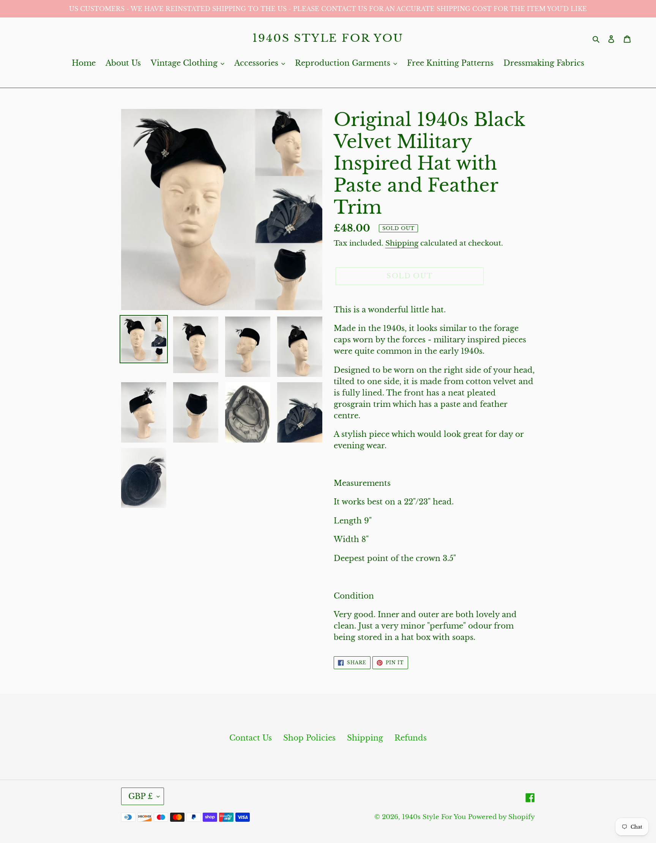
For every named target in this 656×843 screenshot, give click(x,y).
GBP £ (140, 796)
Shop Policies (309, 737)
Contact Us (250, 737)
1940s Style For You (327, 38)
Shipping (401, 243)
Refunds (410, 737)
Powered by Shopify (501, 817)
